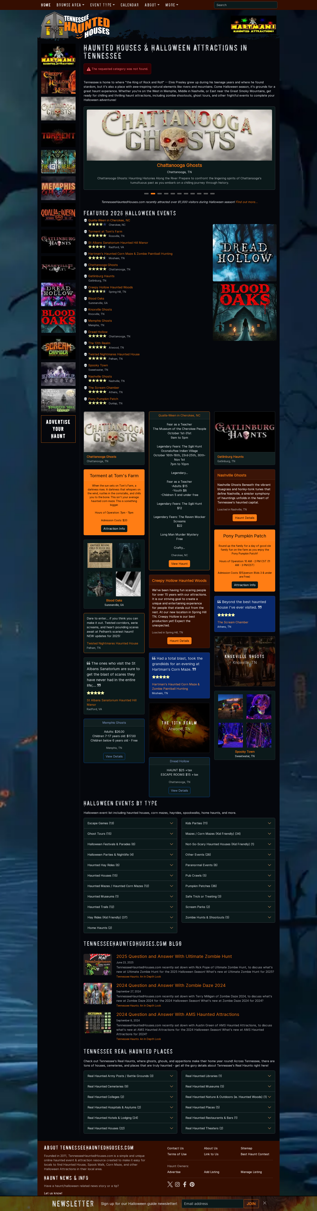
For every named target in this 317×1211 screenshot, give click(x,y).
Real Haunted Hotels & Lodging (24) (113, 1118)
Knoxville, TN (245, 662)
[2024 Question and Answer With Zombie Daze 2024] (98, 993)
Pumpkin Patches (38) (201, 886)
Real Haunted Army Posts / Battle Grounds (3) (121, 1076)
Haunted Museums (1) (103, 896)
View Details (114, 756)
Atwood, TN (179, 729)
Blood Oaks (96, 298)
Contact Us (175, 1148)
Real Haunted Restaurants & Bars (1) (211, 1118)
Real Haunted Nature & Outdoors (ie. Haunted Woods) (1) (226, 1097)
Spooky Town (98, 365)
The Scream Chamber (103, 387)
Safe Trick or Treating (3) (203, 896)
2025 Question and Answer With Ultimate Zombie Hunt (174, 956)
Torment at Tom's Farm (105, 231)
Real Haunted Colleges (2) (106, 1097)
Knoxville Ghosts (100, 309)
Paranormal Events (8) (201, 865)
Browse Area (69, 4)
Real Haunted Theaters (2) (204, 1128)
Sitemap (246, 1148)
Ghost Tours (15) (100, 833)
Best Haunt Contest (255, 1154)
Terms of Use (177, 1154)
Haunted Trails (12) (101, 907)
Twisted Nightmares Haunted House (114, 354)
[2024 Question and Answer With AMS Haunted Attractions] (98, 1022)
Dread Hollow (179, 165)
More (170, 4)
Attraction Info (114, 528)
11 (212, 193)
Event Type (101, 4)
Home (46, 4)
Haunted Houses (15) (103, 875)
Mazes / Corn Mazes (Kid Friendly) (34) (213, 833)
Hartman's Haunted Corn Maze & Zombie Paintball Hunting (130, 253)
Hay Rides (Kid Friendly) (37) (107, 917)
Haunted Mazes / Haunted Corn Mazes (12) (118, 886)
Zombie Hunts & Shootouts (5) (207, 917)
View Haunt (179, 563)
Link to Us (211, 1154)
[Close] (265, 1203)
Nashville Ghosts (100, 376)
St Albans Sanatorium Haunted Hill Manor (118, 242)
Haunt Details (179, 641)
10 (206, 193)
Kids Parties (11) (196, 823)
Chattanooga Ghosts (103, 265)
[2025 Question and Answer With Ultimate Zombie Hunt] (98, 964)
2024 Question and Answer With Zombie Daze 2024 (171, 985)
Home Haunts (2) (100, 928)
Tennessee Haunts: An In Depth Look (138, 976)
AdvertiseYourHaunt (58, 429)
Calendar (130, 4)
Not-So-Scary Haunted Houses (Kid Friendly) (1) (219, 844)
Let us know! (53, 1193)
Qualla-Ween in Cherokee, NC (109, 220)
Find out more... (247, 202)
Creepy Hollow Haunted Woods (110, 287)
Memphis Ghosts (100, 320)
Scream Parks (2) (197, 907)
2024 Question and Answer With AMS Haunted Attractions (177, 1014)
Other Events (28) (198, 854)
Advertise (174, 1172)
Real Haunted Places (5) (202, 1107)
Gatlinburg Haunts (101, 276)
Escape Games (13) (101, 823)
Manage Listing (251, 1172)
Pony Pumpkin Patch (103, 399)
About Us (211, 1148)
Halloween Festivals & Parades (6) (111, 844)
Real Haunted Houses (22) (106, 1128)
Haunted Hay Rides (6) (104, 865)
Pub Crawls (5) (196, 875)
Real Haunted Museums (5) (204, 1086)
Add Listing (211, 1172)
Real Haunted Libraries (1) (203, 1076)
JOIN (251, 1203)
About (150, 4)
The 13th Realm (99, 343)
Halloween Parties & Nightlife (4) (111, 854)
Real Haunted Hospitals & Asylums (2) (114, 1107)
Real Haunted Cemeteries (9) (108, 1086)
